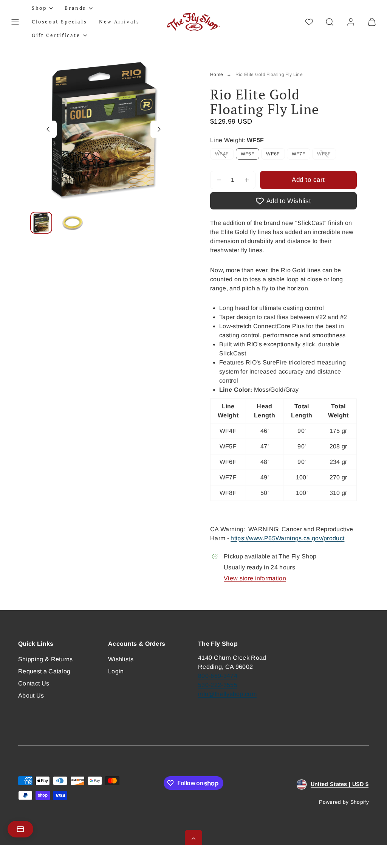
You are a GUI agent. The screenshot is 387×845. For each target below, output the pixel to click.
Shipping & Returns (45, 659)
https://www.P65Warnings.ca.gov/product (287, 538)
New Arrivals (119, 21)
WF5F (247, 154)
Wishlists (120, 659)
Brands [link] (75, 8)
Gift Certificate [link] (56, 35)
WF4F (224, 155)
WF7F (298, 154)
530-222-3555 (217, 685)
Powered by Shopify (344, 802)
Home (216, 74)
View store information (255, 578)
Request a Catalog (44, 671)
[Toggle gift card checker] (20, 829)
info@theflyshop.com (227, 694)
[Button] (48, 129)
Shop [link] (39, 8)
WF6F (273, 154)
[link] (351, 22)
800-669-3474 (217, 676)
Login (116, 671)
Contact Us (33, 683)
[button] (15, 22)
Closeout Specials (59, 21)
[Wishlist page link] (309, 22)
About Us (31, 695)
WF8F (326, 155)
